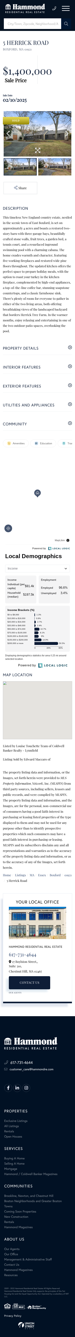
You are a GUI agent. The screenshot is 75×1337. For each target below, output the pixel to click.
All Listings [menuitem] (11, 1126)
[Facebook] (8, 1088)
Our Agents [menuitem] (12, 1249)
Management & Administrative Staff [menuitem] (28, 1259)
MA (32, 875)
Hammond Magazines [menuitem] (18, 1227)
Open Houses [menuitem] (13, 1136)
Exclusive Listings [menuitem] (16, 1121)
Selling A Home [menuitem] (14, 1164)
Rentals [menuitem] (9, 1131)
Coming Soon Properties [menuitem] (20, 1211)
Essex (42, 875)
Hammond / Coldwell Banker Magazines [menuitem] (31, 1174)
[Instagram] (26, 1088)
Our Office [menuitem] (11, 1254)
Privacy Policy (12, 1315)
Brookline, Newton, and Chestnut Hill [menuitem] (28, 1196)
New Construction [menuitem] (16, 1217)
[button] (66, 23)
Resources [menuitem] (11, 1275)
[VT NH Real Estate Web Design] (37, 1325)
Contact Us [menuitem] (11, 1265)
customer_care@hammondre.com (31, 1069)
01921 (68, 875)
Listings (20, 875)
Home (7, 875)
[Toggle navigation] (66, 8)
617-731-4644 (54, 8)
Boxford (55, 875)
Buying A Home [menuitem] (14, 1158)
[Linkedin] (17, 1088)
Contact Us (29, 983)
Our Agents (15, 992)
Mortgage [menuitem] (10, 1169)
